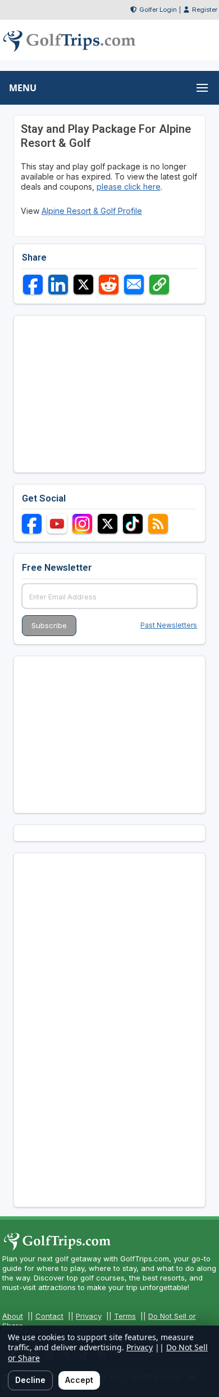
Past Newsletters (168, 625)
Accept (79, 1380)
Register (204, 10)
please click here (129, 186)
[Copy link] (159, 284)
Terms (125, 1315)
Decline (30, 1380)
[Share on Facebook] (33, 284)
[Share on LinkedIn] (58, 284)
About (12, 1315)
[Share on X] (83, 284)
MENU (22, 88)
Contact (49, 1315)
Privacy (89, 1315)
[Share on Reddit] (108, 284)
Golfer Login (158, 10)
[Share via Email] (134, 284)
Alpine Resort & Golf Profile (92, 211)
